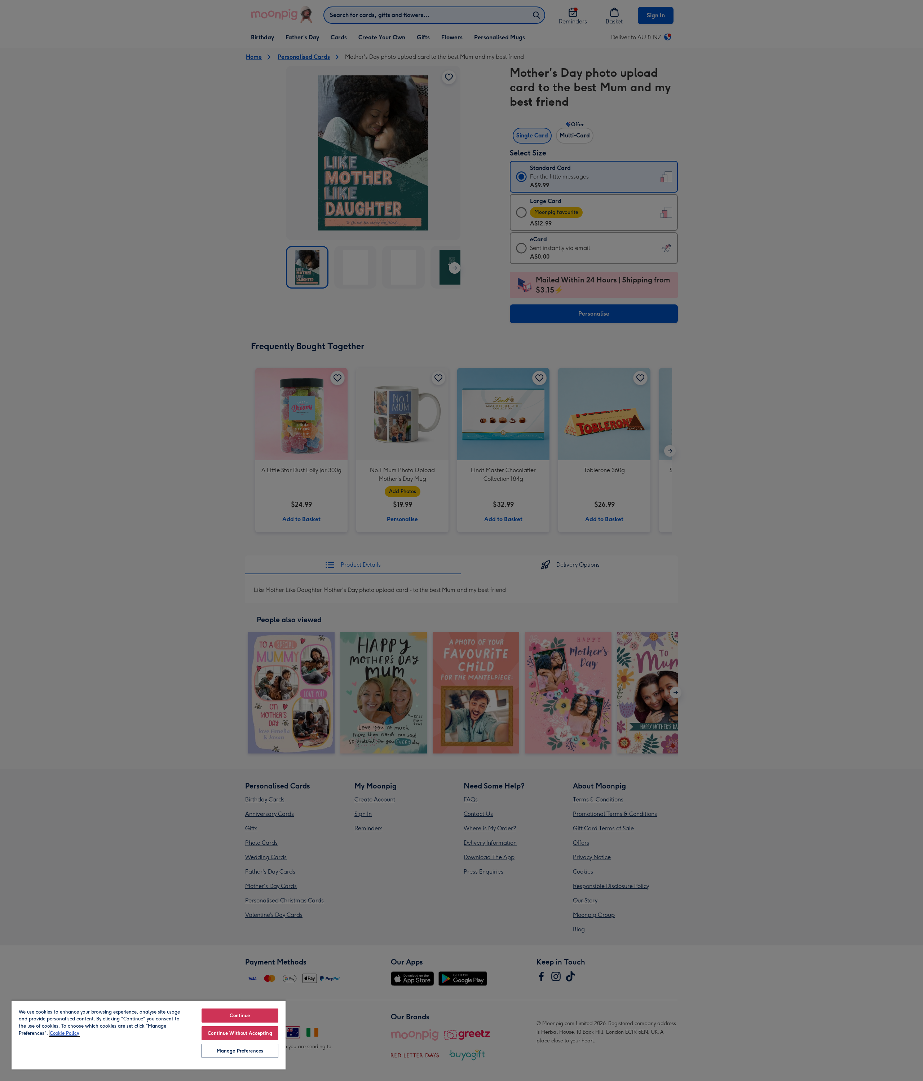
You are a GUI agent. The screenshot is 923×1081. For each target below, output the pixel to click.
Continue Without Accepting (240, 1033)
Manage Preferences (240, 1051)
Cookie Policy (64, 1033)
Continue (240, 1015)
